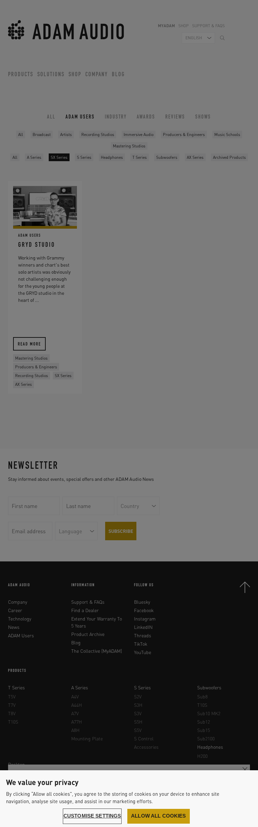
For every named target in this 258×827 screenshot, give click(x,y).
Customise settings (92, 816)
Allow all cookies (158, 816)
